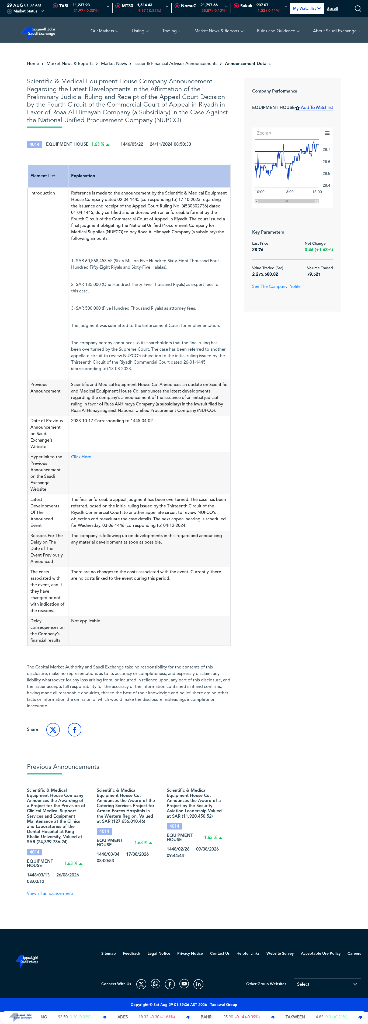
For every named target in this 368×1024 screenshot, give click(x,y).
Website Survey (280, 954)
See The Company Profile (276, 287)
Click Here (81, 457)
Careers (354, 954)
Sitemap (108, 954)
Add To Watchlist (317, 108)
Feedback (131, 954)
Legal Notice (159, 954)
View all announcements (50, 894)
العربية (332, 8)
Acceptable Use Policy (321, 954)
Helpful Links (248, 954)
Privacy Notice (190, 954)
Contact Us (220, 954)
